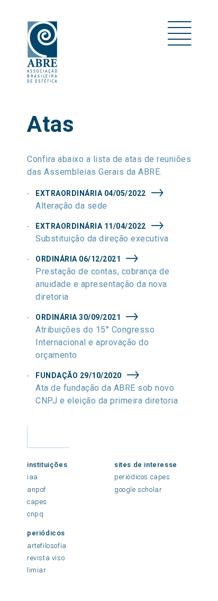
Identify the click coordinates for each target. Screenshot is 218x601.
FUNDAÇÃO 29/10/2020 (78, 375)
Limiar (37, 570)
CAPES (37, 502)
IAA (32, 477)
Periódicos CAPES (142, 477)
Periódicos (46, 533)
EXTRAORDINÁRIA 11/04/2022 (90, 226)
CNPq (35, 514)
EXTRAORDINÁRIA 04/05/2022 (90, 193)
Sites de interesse (145, 465)
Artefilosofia (47, 546)
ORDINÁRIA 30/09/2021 (78, 317)
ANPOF (36, 490)
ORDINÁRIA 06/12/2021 (78, 259)
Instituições (47, 465)
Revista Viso (46, 558)
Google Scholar (138, 490)
